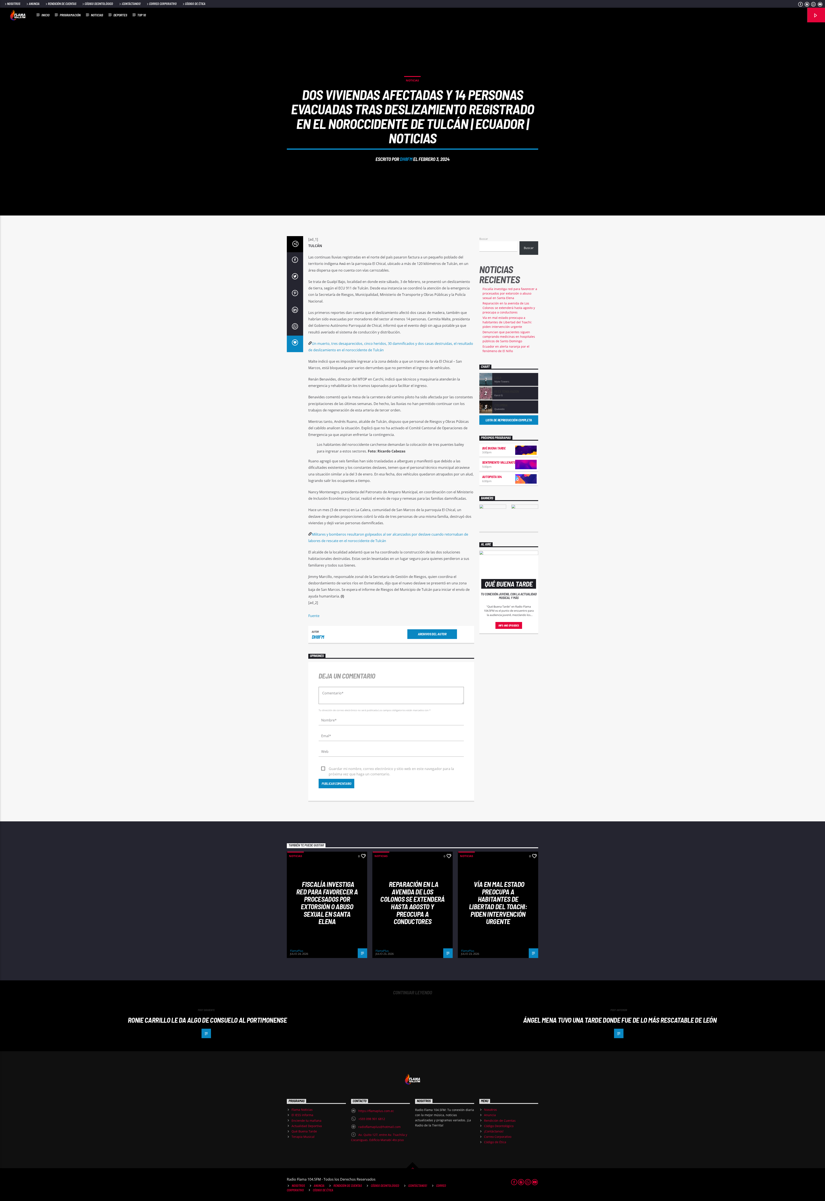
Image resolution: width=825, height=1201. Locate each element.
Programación (70, 15)
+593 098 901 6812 (371, 1119)
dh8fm (406, 159)
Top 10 (141, 15)
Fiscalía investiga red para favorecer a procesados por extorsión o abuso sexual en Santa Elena (510, 293)
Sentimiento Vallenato (499, 462)
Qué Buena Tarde (494, 448)
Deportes (120, 15)
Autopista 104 (492, 477)
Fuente (313, 615)
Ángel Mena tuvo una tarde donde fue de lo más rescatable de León (620, 1020)
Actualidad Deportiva (307, 1126)
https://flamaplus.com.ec (376, 1111)
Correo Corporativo (163, 4)
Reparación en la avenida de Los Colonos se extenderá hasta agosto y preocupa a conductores (509, 307)
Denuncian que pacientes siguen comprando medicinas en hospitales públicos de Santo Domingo (509, 336)
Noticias (97, 15)
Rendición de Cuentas (62, 4)
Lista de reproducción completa (509, 420)
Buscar (483, 239)
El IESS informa (302, 1115)
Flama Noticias (302, 1110)
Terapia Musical (303, 1137)
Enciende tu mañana (306, 1120)
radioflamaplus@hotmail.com (379, 1127)
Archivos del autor (432, 634)
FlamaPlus (296, 951)
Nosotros (13, 4)
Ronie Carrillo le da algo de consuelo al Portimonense (207, 1020)
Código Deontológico (99, 4)
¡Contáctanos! (131, 4)
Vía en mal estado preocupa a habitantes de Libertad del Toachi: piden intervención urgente (507, 322)
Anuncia (34, 4)
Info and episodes (508, 625)
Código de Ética (195, 4)
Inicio (45, 15)
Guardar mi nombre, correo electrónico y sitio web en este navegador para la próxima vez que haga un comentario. (391, 769)
